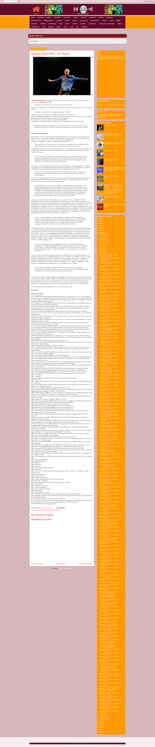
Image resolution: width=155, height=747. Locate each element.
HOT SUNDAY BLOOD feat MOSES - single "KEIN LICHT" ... (109, 415)
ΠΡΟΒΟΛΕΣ (43, 23)
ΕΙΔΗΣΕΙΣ (76, 17)
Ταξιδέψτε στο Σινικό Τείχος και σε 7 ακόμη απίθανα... (109, 636)
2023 (100, 225)
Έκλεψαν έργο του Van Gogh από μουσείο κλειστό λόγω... (109, 524)
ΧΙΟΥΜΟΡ (58, 26)
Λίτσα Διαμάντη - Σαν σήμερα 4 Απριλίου (110, 639)
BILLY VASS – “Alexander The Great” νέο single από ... (109, 614)
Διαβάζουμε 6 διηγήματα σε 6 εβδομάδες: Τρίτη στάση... (107, 342)
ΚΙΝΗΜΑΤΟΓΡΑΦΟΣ (48, 20)
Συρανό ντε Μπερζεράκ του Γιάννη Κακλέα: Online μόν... (109, 371)
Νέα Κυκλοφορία (84, 20)
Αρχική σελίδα (60, 563)
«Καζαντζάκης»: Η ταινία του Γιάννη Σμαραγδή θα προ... (109, 498)
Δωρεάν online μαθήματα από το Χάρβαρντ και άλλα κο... (108, 633)
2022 (100, 228)
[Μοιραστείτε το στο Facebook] (62, 508)
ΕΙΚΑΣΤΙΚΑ (83, 17)
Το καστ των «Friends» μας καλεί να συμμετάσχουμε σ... (109, 295)
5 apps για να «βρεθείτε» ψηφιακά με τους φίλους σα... (109, 653)
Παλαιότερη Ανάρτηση (86, 563)
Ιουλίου (102, 246)
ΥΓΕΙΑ (43, 26)
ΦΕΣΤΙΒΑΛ (50, 26)
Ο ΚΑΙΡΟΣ (104, 20)
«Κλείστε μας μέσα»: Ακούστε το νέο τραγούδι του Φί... (109, 338)
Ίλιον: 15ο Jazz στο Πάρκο (111, 150)
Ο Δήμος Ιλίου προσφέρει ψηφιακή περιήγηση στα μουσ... (109, 255)
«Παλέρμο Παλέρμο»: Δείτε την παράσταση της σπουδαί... (108, 592)
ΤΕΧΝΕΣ (119, 23)
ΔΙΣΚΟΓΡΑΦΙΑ (57, 17)
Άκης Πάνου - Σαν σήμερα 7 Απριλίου (109, 582)
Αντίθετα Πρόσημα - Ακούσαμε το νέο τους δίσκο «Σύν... (109, 273)
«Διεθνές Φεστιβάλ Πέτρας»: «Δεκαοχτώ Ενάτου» (111, 160)
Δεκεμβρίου (103, 234)
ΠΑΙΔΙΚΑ (118, 20)
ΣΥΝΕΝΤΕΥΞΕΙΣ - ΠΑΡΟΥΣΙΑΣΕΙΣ (106, 23)
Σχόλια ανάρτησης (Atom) (65, 568)
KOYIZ (71, 26)
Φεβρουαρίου (103, 717)
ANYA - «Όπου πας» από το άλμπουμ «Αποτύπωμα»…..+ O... (110, 618)
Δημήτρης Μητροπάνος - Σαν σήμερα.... (110, 673)
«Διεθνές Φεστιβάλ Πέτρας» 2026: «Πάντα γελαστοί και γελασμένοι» (113, 134)
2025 (100, 221)
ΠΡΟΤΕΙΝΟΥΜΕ (52, 23)
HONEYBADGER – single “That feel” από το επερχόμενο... (109, 262)
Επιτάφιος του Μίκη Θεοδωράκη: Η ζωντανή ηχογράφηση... (109, 328)
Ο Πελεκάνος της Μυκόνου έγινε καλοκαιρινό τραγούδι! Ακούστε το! (113, 196)
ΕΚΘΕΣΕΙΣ (101, 17)
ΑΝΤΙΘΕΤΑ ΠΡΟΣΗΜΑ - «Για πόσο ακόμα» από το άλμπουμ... (109, 697)
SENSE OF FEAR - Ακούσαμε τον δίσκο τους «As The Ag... (110, 281)
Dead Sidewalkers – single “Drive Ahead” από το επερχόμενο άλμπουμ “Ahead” (114, 186)
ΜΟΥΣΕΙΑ (67, 20)
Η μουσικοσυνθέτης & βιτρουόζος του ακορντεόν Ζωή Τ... (109, 306)
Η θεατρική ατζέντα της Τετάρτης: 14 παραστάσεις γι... (109, 299)
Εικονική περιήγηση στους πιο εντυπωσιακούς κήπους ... (108, 465)
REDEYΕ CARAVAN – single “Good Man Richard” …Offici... (110, 700)
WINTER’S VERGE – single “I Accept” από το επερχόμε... (110, 693)
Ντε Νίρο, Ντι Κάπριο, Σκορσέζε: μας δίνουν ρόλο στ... (109, 310)
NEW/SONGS (84, 26)
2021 (100, 230)
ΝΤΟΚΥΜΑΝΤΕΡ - (95, 20)
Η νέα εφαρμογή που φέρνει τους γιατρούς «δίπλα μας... (108, 356)
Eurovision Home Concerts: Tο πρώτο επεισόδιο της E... (110, 561)
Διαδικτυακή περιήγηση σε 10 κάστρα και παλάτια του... (109, 472)
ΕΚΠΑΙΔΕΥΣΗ (109, 17)
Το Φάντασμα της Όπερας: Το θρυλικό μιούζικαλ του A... (110, 345)
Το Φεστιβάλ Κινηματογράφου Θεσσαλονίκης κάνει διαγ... (108, 450)
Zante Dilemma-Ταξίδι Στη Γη (107, 335)
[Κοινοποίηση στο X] (60, 508)
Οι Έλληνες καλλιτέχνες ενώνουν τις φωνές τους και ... (109, 314)
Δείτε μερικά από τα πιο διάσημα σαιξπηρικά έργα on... (108, 303)
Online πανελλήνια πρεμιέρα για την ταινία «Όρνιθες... (109, 520)
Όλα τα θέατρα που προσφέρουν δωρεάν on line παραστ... (108, 538)
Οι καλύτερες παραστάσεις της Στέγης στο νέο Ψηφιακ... (110, 657)
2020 (100, 232)
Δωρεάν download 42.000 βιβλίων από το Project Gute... (110, 585)
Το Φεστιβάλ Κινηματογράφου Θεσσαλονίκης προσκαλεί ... (108, 646)
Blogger (79, 743)
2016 (100, 729)
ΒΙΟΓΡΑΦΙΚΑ (40, 17)
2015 (100, 731)
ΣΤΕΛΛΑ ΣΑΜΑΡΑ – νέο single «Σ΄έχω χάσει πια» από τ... (110, 400)
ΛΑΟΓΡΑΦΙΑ (59, 20)
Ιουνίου (102, 248)
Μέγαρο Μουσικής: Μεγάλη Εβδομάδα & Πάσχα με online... (110, 430)
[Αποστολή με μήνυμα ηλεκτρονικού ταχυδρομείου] (57, 508)
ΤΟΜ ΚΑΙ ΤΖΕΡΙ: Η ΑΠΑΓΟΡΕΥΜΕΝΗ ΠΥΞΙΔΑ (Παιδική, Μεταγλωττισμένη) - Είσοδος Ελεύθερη (114, 169)
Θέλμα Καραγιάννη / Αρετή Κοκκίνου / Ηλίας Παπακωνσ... (110, 411)
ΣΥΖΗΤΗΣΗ (74, 23)
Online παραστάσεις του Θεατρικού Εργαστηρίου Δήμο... (109, 480)
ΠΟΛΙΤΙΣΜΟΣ (34, 23)
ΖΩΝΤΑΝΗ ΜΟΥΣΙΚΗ (36, 20)
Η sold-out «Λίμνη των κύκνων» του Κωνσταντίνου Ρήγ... (109, 367)
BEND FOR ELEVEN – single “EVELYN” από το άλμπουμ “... (110, 704)
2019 (100, 722)
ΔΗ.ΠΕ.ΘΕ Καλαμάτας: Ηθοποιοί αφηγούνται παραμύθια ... (108, 426)
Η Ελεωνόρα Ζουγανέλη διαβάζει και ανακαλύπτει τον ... (109, 494)
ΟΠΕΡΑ (111, 20)
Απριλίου (102, 252)
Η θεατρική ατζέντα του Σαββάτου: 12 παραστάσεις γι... (109, 476)
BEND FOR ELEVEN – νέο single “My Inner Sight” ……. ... (110, 259)
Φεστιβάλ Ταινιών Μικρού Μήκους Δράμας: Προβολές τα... (109, 505)
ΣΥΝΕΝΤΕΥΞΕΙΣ (92, 23)
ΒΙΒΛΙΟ (33, 17)
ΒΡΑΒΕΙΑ (49, 17)
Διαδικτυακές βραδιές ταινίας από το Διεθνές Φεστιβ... (109, 393)
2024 (100, 223)
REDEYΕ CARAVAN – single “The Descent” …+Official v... (109, 689)
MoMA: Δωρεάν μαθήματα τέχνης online (110, 686)
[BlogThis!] (59, 508)
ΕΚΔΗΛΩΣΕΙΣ (92, 17)
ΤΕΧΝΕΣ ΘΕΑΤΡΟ (35, 26)
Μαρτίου (102, 715)
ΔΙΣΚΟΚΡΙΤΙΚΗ (67, 17)
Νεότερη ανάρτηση (37, 563)
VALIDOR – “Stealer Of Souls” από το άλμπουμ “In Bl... (109, 422)
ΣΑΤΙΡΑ (60, 23)
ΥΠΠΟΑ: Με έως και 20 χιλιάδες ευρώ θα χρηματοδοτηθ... (110, 360)
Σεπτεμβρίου (103, 241)
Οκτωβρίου (103, 239)
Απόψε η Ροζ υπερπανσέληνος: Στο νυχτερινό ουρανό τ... (109, 575)
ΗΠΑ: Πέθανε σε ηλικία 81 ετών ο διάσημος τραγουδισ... (108, 625)
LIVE (77, 26)
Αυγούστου (103, 243)
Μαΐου (102, 250)
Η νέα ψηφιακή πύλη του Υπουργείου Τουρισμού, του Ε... (109, 553)
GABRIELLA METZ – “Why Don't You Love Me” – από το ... (109, 708)
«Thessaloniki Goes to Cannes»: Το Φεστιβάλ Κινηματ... (109, 353)
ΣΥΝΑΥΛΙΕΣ (83, 23)
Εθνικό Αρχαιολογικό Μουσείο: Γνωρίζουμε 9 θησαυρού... (108, 596)
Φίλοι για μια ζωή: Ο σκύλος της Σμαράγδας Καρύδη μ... (108, 603)
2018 (100, 725)
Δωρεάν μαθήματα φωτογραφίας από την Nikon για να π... (109, 557)
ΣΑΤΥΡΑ (67, 23)
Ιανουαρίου (103, 719)
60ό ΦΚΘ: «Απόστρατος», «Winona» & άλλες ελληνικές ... (110, 382)
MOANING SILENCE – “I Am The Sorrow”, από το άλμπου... (108, 621)
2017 (100, 727)
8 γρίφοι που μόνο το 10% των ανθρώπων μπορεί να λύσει (108, 666)
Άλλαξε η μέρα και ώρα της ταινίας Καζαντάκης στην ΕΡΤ (109, 439)
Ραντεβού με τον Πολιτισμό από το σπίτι (110, 664)
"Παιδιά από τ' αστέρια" (110, 125)
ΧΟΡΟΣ (65, 26)
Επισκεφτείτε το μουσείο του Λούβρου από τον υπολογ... (109, 629)
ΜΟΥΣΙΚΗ (74, 20)
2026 (100, 219)
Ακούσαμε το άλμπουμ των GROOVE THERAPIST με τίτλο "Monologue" (114, 143)
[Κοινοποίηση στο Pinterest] (64, 508)
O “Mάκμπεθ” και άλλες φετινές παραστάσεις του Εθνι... (108, 642)
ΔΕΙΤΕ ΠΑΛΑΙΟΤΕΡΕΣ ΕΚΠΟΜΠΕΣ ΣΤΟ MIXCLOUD (111, 105)
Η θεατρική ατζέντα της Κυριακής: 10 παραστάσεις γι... (109, 461)
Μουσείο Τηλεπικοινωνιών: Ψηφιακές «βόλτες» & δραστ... (109, 649)
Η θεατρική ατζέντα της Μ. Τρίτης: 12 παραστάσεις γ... (109, 397)
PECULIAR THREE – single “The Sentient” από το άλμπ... (108, 408)
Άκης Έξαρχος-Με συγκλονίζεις (108, 437)
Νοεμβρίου (103, 236)
